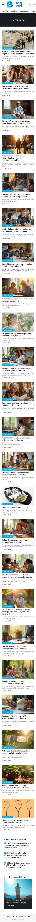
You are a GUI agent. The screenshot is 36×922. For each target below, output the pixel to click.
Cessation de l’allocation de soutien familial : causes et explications (16, 195)
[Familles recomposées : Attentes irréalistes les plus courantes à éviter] (18, 563)
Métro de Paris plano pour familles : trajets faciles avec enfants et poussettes (18, 52)
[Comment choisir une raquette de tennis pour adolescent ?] (18, 808)
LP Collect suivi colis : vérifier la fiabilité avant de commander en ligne (15, 855)
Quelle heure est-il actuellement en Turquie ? (17, 901)
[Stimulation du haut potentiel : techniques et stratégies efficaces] (18, 774)
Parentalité (8, 48)
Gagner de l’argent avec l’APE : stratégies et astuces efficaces (14, 717)
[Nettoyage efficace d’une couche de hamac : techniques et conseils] (18, 739)
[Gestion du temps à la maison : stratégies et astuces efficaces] (18, 634)
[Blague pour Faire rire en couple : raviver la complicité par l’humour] (18, 74)
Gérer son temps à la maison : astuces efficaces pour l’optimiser (17, 439)
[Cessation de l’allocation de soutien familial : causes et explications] (18, 182)
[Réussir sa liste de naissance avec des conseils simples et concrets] (18, 356)
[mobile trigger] (3, 4)
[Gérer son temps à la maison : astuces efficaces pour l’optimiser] (18, 426)
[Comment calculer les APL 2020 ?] (18, 495)
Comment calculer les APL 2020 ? (16, 507)
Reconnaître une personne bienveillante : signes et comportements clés (13, 158)
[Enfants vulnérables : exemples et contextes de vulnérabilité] (18, 669)
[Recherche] (29, 4)
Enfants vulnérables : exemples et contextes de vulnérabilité (15, 682)
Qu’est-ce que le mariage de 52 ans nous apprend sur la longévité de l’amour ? (16, 611)
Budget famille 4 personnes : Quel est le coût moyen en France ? (17, 265)
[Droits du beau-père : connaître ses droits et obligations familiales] (18, 217)
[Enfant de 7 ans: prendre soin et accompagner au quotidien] (18, 528)
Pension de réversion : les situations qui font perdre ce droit (16, 404)
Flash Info (11, 897)
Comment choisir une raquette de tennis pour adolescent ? (15, 821)
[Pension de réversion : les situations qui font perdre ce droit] (18, 391)
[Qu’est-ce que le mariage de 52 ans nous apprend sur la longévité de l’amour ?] (18, 598)
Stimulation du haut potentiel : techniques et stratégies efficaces (15, 786)
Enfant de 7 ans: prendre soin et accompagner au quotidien (15, 541)
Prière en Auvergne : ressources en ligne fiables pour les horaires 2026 (16, 122)
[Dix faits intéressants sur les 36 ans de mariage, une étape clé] (18, 287)
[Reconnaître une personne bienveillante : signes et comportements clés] (18, 144)
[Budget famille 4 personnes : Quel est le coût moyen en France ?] (18, 252)
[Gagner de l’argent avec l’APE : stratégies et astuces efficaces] (18, 704)
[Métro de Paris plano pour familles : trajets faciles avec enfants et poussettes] (18, 40)
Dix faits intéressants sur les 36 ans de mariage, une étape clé (17, 300)
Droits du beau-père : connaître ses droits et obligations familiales (16, 230)
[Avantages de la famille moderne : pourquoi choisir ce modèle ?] (18, 461)
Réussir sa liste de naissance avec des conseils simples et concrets (17, 369)
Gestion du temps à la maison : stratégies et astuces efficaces (14, 647)
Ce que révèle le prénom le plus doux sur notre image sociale (17, 334)
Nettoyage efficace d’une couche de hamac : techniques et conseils (16, 752)
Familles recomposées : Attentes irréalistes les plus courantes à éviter (17, 576)
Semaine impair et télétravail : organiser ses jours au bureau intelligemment (18, 845)
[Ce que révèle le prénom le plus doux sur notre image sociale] (18, 322)
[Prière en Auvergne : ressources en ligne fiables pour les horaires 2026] (18, 109)
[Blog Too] (14, 4)
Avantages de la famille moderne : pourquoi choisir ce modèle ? (16, 473)
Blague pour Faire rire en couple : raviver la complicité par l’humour (16, 87)
